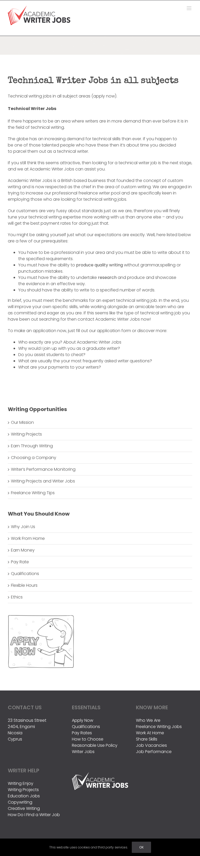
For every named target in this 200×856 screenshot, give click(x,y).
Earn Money (23, 550)
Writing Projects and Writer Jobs (43, 481)
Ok (141, 847)
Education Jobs (24, 796)
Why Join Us (23, 527)
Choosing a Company (33, 458)
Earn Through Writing (32, 446)
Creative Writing (24, 808)
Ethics (17, 597)
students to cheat (64, 355)
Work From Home (28, 538)
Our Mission (22, 422)
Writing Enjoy (20, 783)
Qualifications (25, 574)
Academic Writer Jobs (99, 342)
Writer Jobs (83, 752)
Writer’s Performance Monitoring (43, 469)
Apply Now (82, 720)
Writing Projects (26, 434)
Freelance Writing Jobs (159, 727)
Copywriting (20, 802)
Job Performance (154, 752)
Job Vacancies (151, 745)
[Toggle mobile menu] (189, 8)
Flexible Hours (24, 585)
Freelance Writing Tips (33, 493)
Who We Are (148, 720)
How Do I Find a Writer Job (34, 815)
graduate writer (102, 348)
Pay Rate (20, 562)
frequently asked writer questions (116, 361)
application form (114, 331)
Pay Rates (82, 733)
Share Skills (146, 739)
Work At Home (150, 733)
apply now (104, 96)
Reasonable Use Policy (94, 745)
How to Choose (87, 739)
